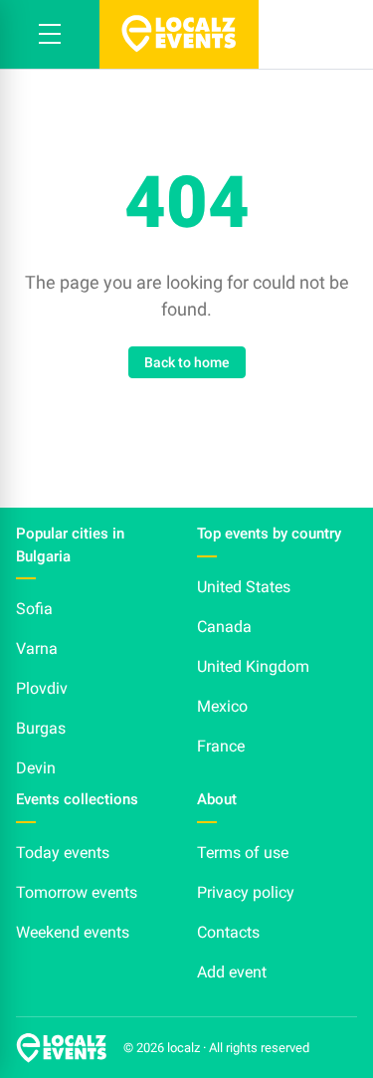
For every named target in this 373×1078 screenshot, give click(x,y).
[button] (49, 34)
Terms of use (242, 852)
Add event (232, 972)
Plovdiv (42, 688)
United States (243, 586)
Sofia (34, 608)
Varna (37, 648)
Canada (224, 626)
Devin (36, 767)
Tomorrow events (76, 892)
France (221, 746)
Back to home (187, 362)
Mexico (222, 706)
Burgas (41, 728)
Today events (62, 852)
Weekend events (72, 932)
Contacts (228, 932)
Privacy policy (245, 892)
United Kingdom (253, 666)
